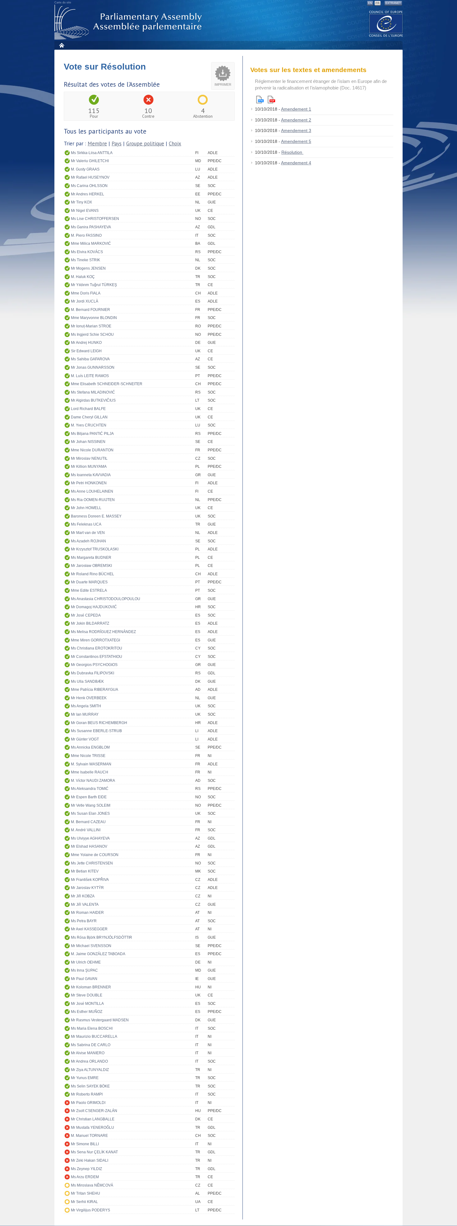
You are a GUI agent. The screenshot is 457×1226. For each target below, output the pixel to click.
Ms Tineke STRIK (85, 260)
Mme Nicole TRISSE (88, 756)
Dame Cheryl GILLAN (89, 417)
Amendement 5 (296, 141)
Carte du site (62, 2)
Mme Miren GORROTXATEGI (95, 640)
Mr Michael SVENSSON (91, 946)
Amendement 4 (296, 162)
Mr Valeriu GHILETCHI (90, 161)
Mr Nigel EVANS (85, 210)
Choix (175, 143)
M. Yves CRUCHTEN (88, 425)
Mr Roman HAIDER (87, 912)
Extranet (393, 3)
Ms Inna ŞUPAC (84, 970)
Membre (97, 143)
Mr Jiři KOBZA (83, 896)
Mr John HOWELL (86, 508)
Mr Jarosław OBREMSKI (91, 565)
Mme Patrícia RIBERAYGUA (94, 689)
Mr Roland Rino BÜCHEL (92, 574)
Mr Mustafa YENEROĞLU (92, 1127)
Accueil (61, 45)
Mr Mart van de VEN (88, 533)
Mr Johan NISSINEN (88, 442)
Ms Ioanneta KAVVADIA (91, 475)
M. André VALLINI (85, 830)
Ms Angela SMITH (86, 706)
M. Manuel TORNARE (89, 1135)
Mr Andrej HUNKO (86, 342)
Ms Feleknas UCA (86, 524)
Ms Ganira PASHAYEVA (91, 227)
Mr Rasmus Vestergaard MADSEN (100, 1020)
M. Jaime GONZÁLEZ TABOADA (98, 954)
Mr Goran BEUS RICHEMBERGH (99, 723)
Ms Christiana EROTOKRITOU (96, 648)
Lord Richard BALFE (88, 409)
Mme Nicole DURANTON (92, 450)
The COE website (386, 23)
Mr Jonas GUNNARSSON (92, 367)
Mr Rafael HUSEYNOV (90, 177)
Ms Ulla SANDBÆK (87, 681)
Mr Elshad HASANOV (89, 846)
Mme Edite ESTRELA (89, 590)
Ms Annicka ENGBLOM (90, 747)
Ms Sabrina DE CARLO (90, 1045)
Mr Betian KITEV (85, 871)
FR (378, 3)
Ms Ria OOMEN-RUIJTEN (93, 500)
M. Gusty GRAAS (85, 169)
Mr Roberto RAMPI (87, 1094)
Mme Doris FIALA (85, 293)
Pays (117, 143)
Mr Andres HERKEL (87, 194)
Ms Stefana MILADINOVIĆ (93, 392)
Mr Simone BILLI (85, 1144)
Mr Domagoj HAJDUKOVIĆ (94, 607)
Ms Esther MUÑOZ (86, 1012)
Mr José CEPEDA (86, 615)
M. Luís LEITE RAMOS (90, 376)
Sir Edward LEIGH (86, 351)
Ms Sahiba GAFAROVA (90, 359)
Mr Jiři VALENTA (85, 904)
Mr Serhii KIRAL (84, 1202)
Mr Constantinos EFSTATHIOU (96, 656)
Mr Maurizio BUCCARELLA (94, 1036)
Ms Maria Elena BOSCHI (92, 1028)
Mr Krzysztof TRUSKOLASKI (94, 549)
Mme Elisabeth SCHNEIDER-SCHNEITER (106, 384)
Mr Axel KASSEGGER (89, 929)
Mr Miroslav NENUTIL (89, 458)
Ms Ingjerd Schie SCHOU (92, 334)
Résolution (292, 152)
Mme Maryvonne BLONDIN (94, 318)
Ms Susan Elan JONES (90, 813)
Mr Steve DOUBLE (86, 995)
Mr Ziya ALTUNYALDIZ (90, 1070)
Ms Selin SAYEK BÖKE (90, 1086)
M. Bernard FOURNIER (90, 310)
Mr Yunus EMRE (85, 1078)
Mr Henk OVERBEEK (89, 698)
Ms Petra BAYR (84, 921)
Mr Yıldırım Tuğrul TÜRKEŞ (94, 285)
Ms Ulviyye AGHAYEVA (90, 838)
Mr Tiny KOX (81, 202)
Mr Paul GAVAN (84, 979)
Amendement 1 (296, 109)
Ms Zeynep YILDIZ (86, 1169)
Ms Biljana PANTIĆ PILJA (92, 433)
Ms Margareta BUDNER (91, 557)
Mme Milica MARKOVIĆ (91, 243)
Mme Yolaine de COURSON (94, 855)
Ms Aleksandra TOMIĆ (89, 788)
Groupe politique (145, 143)
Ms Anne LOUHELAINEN (92, 491)
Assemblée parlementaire (129, 22)
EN (370, 3)
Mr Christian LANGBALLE (92, 1119)
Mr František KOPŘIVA (90, 879)
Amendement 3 (296, 130)
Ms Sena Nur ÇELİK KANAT (94, 1152)
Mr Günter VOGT (85, 739)
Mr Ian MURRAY (85, 714)
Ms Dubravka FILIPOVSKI (92, 673)
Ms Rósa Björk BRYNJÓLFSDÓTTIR (101, 937)
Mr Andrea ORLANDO (89, 1061)
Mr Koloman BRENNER (91, 987)
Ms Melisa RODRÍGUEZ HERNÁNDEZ (103, 632)
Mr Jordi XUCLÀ (84, 301)
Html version (260, 99)
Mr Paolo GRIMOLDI (88, 1103)
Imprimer (223, 84)
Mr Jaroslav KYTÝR (87, 888)
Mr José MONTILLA (87, 1003)
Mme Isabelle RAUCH (89, 772)
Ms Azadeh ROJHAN (88, 541)
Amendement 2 (296, 119)
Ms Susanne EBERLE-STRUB (96, 731)
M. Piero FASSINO (86, 235)
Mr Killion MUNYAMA (89, 466)
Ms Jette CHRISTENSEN (92, 863)
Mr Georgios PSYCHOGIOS (94, 665)
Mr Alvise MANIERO (87, 1053)
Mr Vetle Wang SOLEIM (90, 805)
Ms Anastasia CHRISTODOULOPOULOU (105, 599)
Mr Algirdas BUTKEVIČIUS (93, 400)
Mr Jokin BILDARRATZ (90, 623)
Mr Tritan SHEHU (85, 1193)
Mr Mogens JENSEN (88, 268)
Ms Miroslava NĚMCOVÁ (92, 1185)
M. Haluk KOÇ (83, 277)
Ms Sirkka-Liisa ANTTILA (92, 153)
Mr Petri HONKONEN (89, 483)
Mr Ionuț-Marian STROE (91, 326)
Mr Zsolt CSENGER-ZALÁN (94, 1111)
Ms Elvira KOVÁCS (87, 252)
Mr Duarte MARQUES (89, 582)
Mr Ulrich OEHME (86, 962)
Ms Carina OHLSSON (89, 186)
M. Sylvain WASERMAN (91, 764)
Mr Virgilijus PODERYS (90, 1210)
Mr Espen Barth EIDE (89, 797)
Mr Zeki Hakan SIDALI (89, 1160)
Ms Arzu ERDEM (85, 1177)
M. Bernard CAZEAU (88, 822)
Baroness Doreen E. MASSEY (96, 516)
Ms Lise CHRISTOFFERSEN (95, 218)
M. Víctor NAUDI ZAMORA (93, 780)
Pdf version (271, 99)
